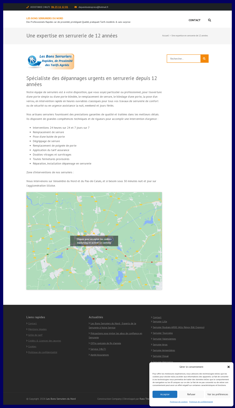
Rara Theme (146, 398)
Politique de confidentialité (201, 401)
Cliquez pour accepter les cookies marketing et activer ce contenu (94, 241)
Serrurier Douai (160, 356)
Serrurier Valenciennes (164, 338)
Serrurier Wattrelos (163, 361)
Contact (195, 20)
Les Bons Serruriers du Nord (44, 18)
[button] (228, 366)
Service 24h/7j (98, 349)
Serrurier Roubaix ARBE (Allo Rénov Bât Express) (178, 327)
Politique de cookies (179, 401)
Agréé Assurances (99, 354)
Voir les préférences (217, 394)
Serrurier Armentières (164, 350)
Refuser (191, 394)
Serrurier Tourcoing (163, 333)
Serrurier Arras (160, 344)
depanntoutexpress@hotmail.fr (93, 7)
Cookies (32, 346)
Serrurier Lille (160, 321)
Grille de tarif (35, 334)
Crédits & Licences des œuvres (44, 340)
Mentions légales (37, 329)
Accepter (165, 394)
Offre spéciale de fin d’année (105, 343)
